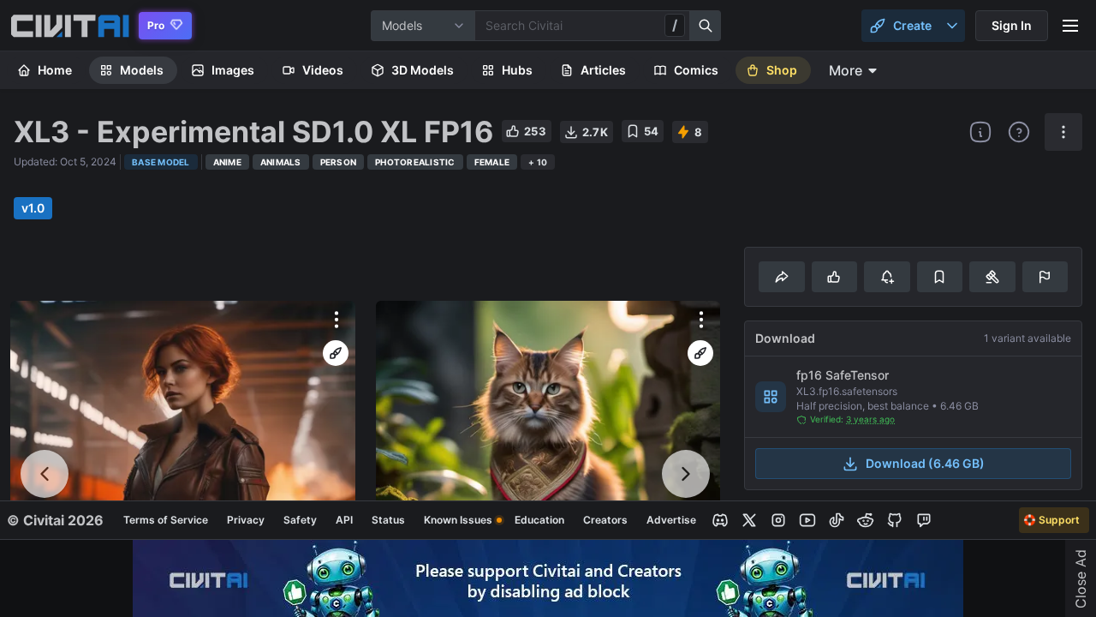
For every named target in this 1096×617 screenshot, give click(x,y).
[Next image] (686, 474)
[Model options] (1063, 132)
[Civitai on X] (749, 520)
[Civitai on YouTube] (807, 520)
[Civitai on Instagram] (778, 520)
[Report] (1045, 276)
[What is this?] (980, 132)
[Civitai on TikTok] (836, 520)
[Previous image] (44, 474)
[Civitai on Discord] (720, 520)
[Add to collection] (939, 276)
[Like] (834, 276)
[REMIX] (335, 353)
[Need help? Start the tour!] (1019, 132)
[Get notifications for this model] (886, 276)
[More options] (336, 320)
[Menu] (1070, 26)
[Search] (705, 25)
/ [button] (674, 24)
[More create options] (952, 25)
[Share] (781, 276)
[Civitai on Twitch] (923, 520)
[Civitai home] (69, 26)
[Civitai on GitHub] (894, 520)
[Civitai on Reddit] (865, 520)
